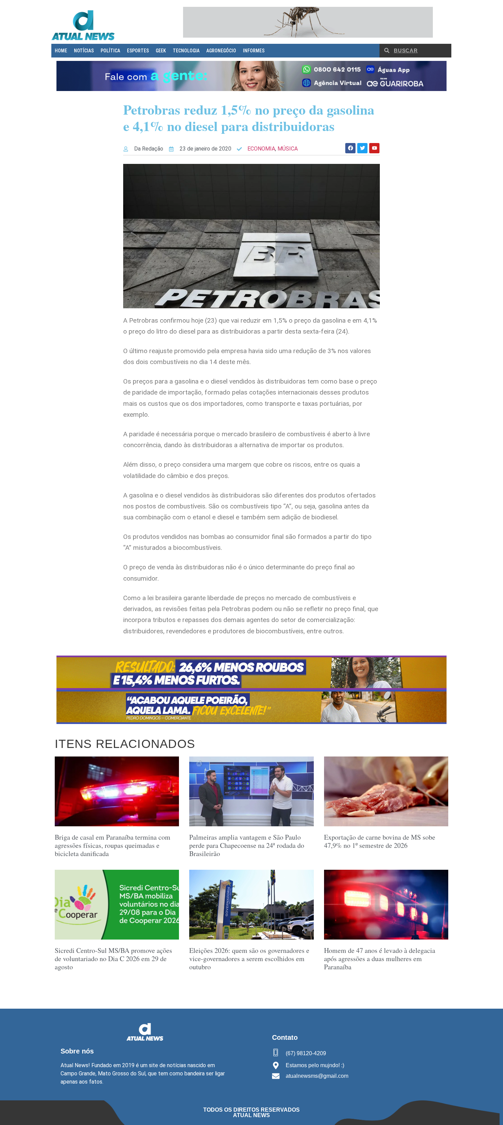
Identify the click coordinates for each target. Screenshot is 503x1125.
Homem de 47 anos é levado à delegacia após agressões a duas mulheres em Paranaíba (379, 958)
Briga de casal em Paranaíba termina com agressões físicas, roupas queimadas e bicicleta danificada (112, 845)
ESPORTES (138, 50)
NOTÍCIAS (84, 50)
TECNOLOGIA (186, 50)
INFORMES (254, 50)
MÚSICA (288, 148)
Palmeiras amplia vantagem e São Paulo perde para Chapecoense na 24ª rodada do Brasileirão (246, 845)
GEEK (161, 50)
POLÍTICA (110, 50)
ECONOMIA (261, 148)
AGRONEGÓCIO (221, 50)
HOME (61, 50)
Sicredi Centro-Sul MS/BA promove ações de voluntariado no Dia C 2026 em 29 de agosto (113, 958)
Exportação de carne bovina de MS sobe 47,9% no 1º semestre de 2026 (379, 841)
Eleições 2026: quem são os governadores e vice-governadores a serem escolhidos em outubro (249, 958)
